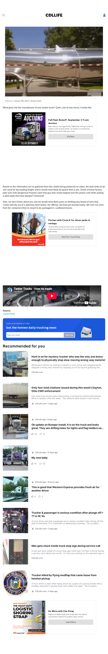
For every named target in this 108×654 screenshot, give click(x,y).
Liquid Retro (9, 314)
